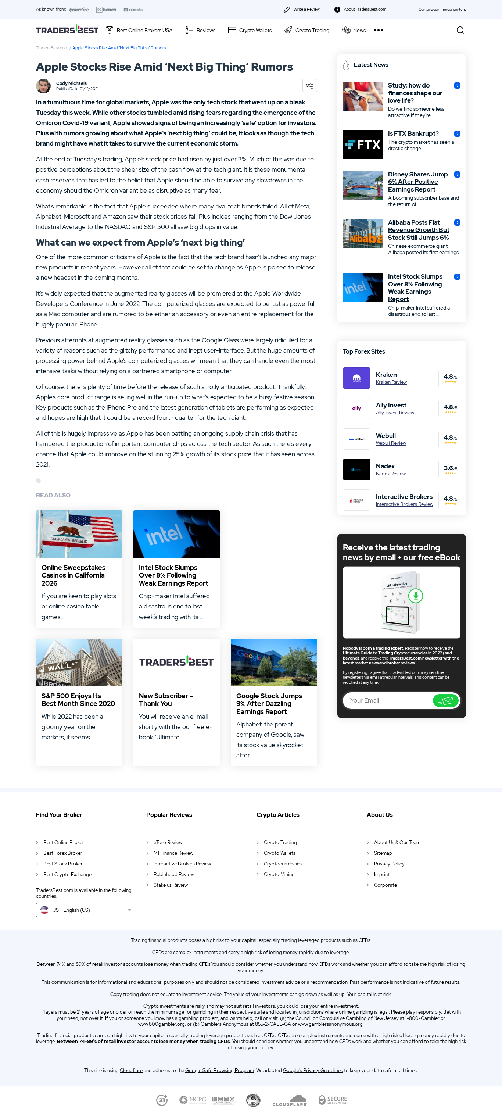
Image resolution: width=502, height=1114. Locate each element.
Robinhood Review (174, 874)
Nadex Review (391, 474)
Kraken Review (391, 382)
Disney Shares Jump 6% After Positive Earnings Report (418, 182)
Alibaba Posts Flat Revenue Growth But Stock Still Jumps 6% (418, 230)
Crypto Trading (312, 30)
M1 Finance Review (173, 853)
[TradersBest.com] (67, 30)
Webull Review (391, 443)
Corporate (385, 885)
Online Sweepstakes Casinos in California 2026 (73, 576)
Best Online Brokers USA (145, 30)
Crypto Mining (279, 874)
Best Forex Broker (62, 853)
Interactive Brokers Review (404, 504)
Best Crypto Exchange (67, 874)
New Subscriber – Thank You (166, 700)
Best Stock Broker (63, 864)
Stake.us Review (171, 885)
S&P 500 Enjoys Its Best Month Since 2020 (78, 700)
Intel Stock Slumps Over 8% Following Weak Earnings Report (173, 576)
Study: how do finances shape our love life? (415, 93)
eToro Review (168, 842)
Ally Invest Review (395, 413)
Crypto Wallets (255, 30)
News (359, 30)
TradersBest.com (52, 48)
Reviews (206, 30)
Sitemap (383, 853)
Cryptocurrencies (283, 864)
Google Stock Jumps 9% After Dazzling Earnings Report (269, 704)
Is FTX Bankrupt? (414, 133)
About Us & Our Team (397, 842)
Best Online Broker (63, 842)
